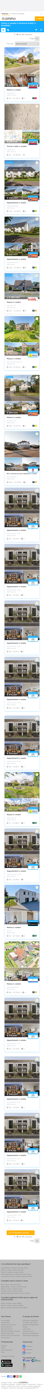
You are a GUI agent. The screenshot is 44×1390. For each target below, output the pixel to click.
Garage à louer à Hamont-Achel (11, 1291)
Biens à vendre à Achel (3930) (11, 1303)
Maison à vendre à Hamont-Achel (12, 1270)
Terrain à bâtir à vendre (17, 146)
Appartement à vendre (16, 203)
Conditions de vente (13, 1386)
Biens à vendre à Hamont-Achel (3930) (14, 1308)
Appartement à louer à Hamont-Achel (13, 1287)
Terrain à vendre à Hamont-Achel (12, 1272)
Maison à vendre (14, 90)
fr (41, 14)
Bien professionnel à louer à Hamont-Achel (15, 1293)
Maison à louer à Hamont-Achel (11, 1289)
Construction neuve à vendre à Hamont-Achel (16, 1276)
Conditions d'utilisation (8, 1384)
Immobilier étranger (17, 13)
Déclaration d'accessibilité (25, 1388)
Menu (40, 19)
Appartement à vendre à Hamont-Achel (14, 1268)
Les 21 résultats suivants (19, 1233)
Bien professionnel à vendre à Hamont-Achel (16, 1274)
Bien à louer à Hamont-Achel (10, 1284)
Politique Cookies (21, 1384)
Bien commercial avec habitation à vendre (22, 473)
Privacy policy (32, 1384)
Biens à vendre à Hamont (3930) (12, 1305)
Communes (12, 1388)
